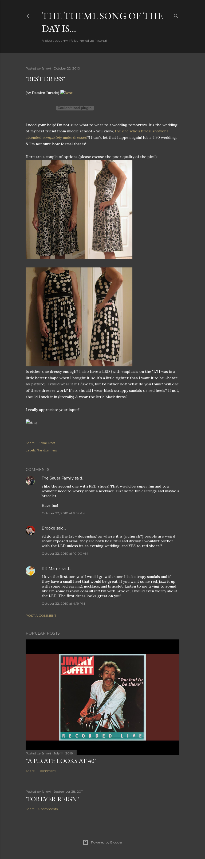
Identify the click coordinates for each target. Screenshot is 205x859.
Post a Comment (41, 615)
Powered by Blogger (107, 842)
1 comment (47, 771)
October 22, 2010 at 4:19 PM (63, 603)
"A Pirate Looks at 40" (61, 761)
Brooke (48, 528)
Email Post (46, 443)
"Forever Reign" (52, 799)
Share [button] (30, 443)
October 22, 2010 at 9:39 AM (63, 513)
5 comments (48, 809)
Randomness (47, 450)
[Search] (176, 15)
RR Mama (51, 568)
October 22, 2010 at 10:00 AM (65, 553)
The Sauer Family (58, 478)
